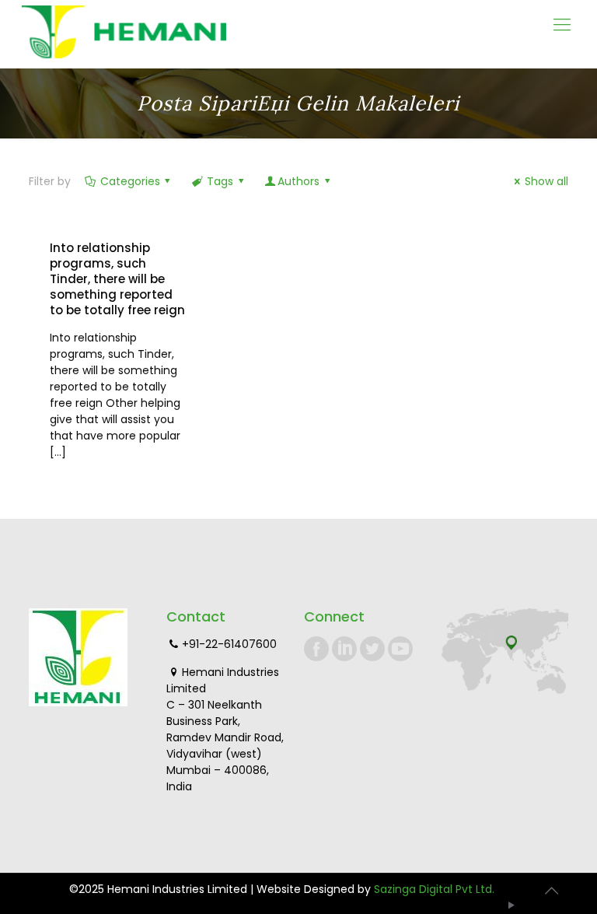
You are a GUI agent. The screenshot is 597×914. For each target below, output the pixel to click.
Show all (546, 181)
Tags (220, 181)
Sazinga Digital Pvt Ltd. (434, 889)
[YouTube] (512, 905)
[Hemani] (124, 34)
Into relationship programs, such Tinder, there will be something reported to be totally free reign (117, 279)
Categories (130, 181)
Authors (298, 181)
